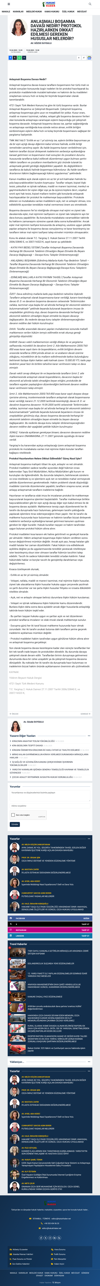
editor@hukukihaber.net (51, 1228)
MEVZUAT (82, 11)
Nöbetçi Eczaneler (20, 1249)
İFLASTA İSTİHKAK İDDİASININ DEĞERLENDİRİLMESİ (46, 872)
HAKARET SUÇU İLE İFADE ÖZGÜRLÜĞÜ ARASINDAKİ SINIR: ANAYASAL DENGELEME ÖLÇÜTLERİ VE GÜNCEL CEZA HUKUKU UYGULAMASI (54, 908)
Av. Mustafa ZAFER (30, 869)
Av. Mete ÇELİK (28, 1183)
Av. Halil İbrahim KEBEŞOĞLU (35, 904)
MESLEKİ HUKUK (34, 11)
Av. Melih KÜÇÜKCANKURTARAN (36, 844)
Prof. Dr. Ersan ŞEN (31, 858)
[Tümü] (89, 838)
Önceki (14, 714)
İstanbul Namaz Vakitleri (23, 1254)
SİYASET (39, 1276)
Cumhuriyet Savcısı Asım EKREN (36, 893)
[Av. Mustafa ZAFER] (15, 871)
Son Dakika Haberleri (21, 1264)
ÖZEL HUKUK (68, 11)
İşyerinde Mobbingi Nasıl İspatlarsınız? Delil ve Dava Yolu (47, 884)
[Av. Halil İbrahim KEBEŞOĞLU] (15, 906)
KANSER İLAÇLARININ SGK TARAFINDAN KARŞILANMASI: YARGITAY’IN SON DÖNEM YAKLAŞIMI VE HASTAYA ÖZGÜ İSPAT (54, 1152)
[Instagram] (50, 1238)
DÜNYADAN (59, 1276)
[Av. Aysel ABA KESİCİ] (15, 883)
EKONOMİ (49, 1276)
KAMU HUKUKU (52, 11)
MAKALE (6, 11)
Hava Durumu (59, 1249)
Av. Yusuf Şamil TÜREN (32, 1160)
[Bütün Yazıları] (89, 736)
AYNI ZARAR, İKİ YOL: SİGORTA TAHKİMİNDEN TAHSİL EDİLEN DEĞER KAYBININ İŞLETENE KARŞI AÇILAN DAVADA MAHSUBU (54, 848)
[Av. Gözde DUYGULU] (19, 27)
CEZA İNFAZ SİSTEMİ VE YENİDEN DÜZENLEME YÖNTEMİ (48, 861)
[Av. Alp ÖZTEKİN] (15, 1174)
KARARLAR (18, 11)
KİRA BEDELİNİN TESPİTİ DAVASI (27, 745)
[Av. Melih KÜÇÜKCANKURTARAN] (15, 847)
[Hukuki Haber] (48, 4)
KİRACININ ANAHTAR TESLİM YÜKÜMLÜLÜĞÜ (33, 741)
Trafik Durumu (59, 1254)
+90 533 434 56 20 (51, 1223)
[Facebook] (41, 1238)
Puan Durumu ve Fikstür (22, 1259)
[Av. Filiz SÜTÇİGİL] (15, 1150)
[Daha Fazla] (24, 58)
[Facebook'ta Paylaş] (10, 58)
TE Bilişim (56, 1282)
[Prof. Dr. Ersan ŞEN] (15, 859)
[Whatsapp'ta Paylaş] (19, 58)
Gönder (14, 824)
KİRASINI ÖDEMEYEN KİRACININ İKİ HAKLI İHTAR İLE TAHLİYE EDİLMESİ (46, 750)
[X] (46, 1238)
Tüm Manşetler (60, 1259)
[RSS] (59, 1238)
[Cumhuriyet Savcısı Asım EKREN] (15, 894)
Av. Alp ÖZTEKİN (29, 1171)
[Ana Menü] (9, 4)
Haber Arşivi (59, 1264)
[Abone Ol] (89, 57)
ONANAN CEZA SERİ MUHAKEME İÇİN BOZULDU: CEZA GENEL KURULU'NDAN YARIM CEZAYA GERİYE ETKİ (51, 1187)
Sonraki (85, 714)
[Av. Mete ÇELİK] (15, 1186)
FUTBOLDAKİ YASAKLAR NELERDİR (38, 896)
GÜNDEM (85, 1273)
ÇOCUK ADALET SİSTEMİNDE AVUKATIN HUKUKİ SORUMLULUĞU (42, 777)
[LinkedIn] (55, 1238)
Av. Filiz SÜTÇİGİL (29, 1148)
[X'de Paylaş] (15, 58)
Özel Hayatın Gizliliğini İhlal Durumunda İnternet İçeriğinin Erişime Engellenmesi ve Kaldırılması (51, 1176)
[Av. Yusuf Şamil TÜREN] (15, 1162)
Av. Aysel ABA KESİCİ (31, 881)
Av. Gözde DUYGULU (41, 43)
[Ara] (90, 4)
